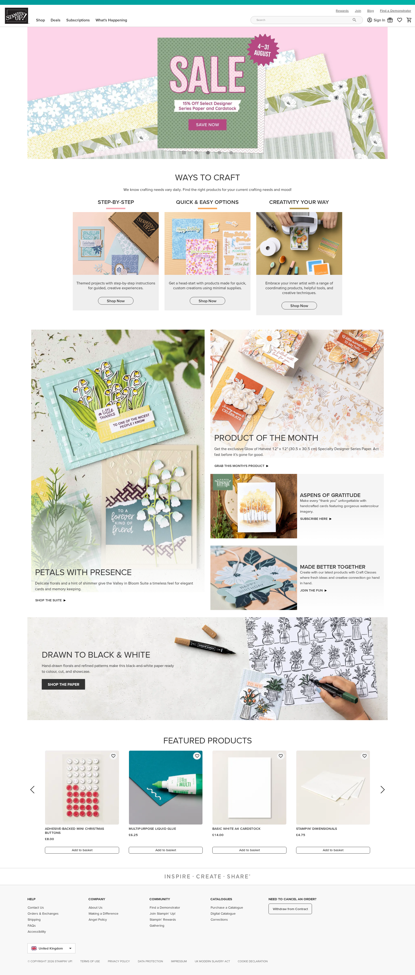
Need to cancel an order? (292, 899)
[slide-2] (219, 151)
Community (159, 899)
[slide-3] (231, 151)
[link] (400, 20)
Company (96, 899)
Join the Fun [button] (311, 589)
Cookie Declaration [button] (253, 961)
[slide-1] (208, 151)
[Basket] (409, 20)
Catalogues (221, 899)
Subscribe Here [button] (314, 517)
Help (31, 899)
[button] (390, 20)
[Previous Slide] (32, 795)
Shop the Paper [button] (63, 683)
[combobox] (306, 20)
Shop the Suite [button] (48, 599)
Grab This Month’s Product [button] (239, 464)
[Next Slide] (382, 795)
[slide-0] (196, 151)
